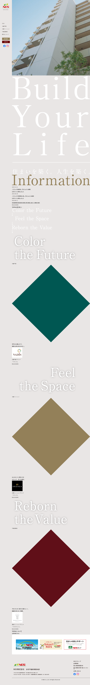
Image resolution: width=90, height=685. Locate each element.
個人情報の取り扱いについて (80, 668)
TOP (3, 23)
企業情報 (75, 663)
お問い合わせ (77, 671)
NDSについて (5, 34)
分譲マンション (6, 28)
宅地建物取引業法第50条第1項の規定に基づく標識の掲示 (26, 202)
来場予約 (6, 42)
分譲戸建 (4, 26)
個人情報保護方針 (78, 665)
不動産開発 (5, 31)
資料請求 (6, 39)
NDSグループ (77, 661)
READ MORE (15, 205)
